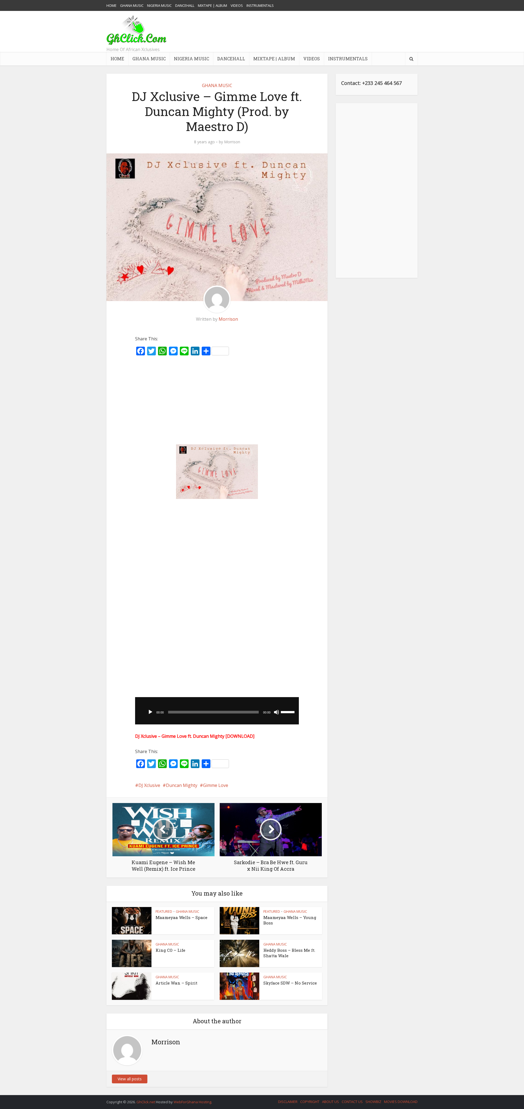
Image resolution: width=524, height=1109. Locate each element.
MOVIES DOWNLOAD (401, 1101)
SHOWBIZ (373, 1101)
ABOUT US (330, 1101)
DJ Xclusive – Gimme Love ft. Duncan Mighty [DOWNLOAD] (194, 736)
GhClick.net (146, 1101)
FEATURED (164, 911)
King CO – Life (170, 950)
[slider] (288, 711)
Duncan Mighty (181, 785)
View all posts (130, 1078)
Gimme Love (215, 785)
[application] (217, 710)
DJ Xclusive (149, 785)
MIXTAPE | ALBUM (212, 5)
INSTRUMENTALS (260, 5)
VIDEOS (237, 5)
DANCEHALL (184, 5)
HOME (111, 5)
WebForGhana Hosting (192, 1101)
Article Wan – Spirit (176, 983)
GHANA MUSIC (132, 5)
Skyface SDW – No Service (290, 983)
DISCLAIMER (287, 1101)
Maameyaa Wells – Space (181, 917)
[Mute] (276, 712)
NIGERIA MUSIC (159, 5)
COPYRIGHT (309, 1101)
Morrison (232, 141)
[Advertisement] (318, 31)
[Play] (150, 712)
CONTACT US (352, 1101)
